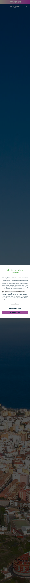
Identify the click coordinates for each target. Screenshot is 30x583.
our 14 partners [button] (18, 277)
